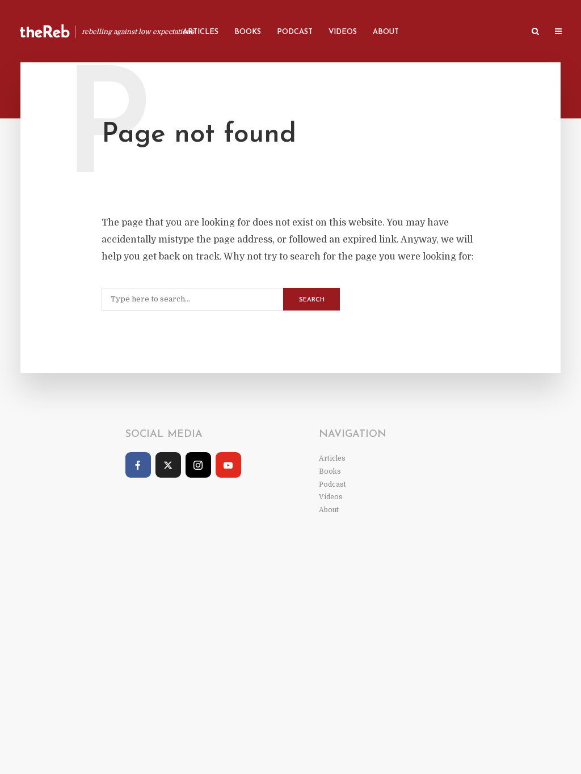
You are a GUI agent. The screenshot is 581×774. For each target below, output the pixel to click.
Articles (200, 32)
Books (247, 32)
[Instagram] (198, 465)
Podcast (295, 32)
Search (312, 300)
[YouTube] (228, 465)
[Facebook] (138, 465)
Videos (343, 32)
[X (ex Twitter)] (168, 465)
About (386, 32)
